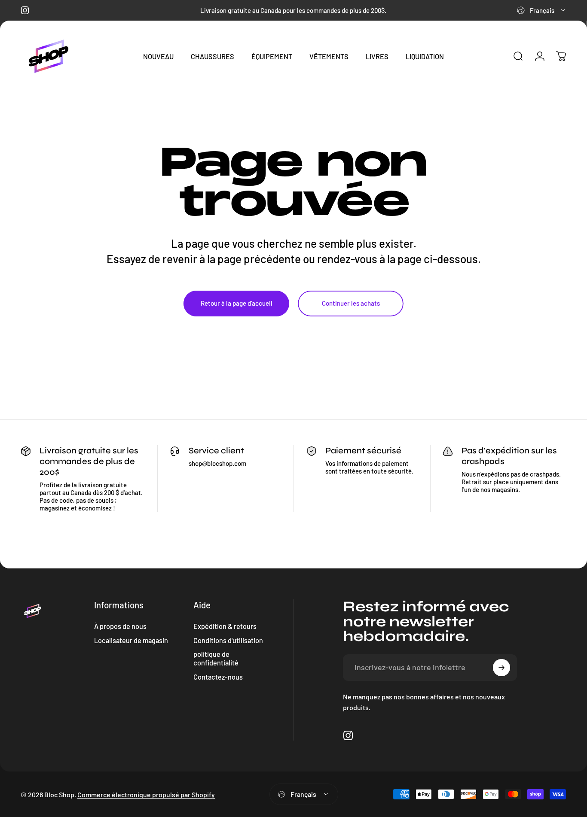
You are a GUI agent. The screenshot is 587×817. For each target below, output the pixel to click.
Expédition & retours (225, 626)
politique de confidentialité (215, 658)
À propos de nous (120, 626)
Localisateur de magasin (131, 640)
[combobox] (541, 10)
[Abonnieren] (501, 667)
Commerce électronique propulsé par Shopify (146, 794)
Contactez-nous (218, 677)
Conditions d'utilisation (228, 640)
